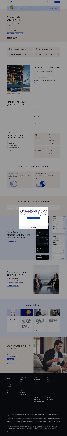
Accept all (33, 218)
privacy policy (39, 215)
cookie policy (32, 215)
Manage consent (33, 223)
